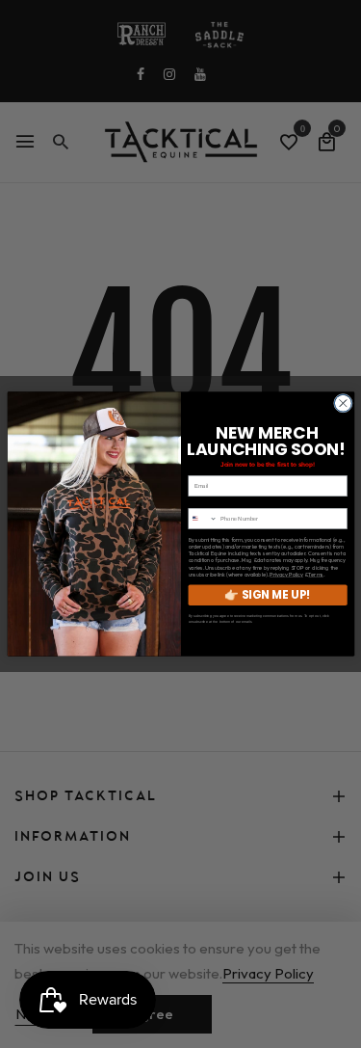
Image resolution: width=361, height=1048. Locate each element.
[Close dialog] (342, 403)
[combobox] (202, 518)
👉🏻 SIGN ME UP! (267, 595)
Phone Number (207, 502)
